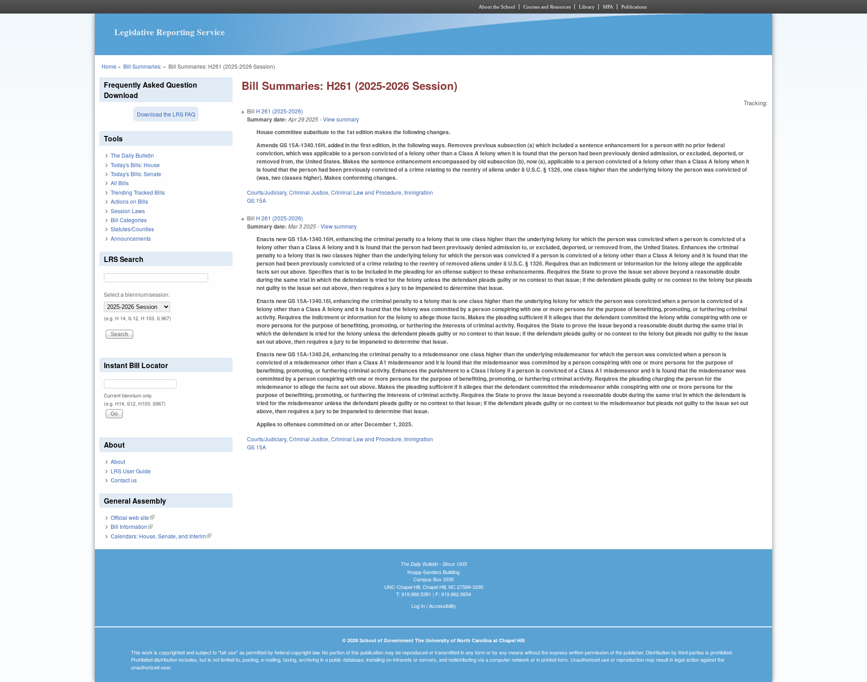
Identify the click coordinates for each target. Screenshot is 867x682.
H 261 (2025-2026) (279, 111)
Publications (634, 6)
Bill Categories (129, 220)
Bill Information (132, 526)
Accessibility (442, 605)
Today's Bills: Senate (136, 174)
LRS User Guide (131, 471)
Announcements (131, 238)
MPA (608, 6)
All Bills (120, 183)
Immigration (418, 192)
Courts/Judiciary (266, 192)
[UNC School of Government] (314, 7)
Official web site (132, 517)
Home (109, 66)
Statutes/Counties (132, 229)
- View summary (338, 119)
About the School (497, 6)
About (118, 461)
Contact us (124, 480)
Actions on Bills (129, 201)
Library (587, 6)
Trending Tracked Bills (138, 192)
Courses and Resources (547, 6)
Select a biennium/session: (137, 294)
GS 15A (256, 200)
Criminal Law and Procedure (366, 192)
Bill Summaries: (142, 66)
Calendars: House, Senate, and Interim (161, 536)
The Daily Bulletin (132, 155)
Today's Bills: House (135, 164)
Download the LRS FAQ (166, 114)
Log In (418, 605)
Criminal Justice (308, 192)
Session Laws (128, 211)
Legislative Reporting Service (169, 32)
